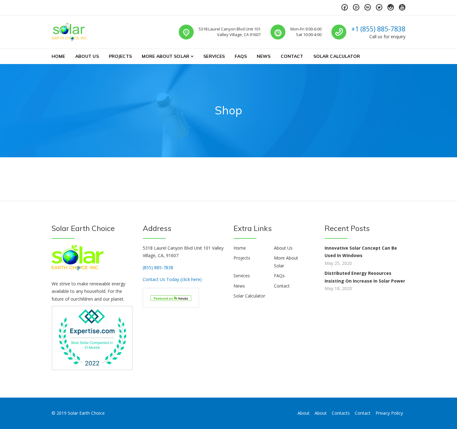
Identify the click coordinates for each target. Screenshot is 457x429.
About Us (87, 56)
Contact (292, 56)
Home (58, 56)
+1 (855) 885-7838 (378, 29)
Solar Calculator (336, 56)
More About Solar (165, 56)
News (264, 56)
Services (214, 56)
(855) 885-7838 (158, 267)
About (304, 413)
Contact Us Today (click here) (172, 279)
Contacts (341, 413)
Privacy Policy (389, 413)
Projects (120, 56)
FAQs (241, 56)
